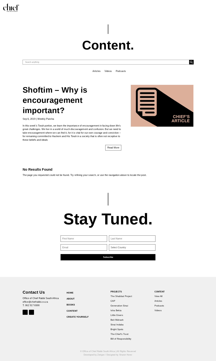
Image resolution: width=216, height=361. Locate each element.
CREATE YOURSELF (78, 317)
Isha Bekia (116, 310)
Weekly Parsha (45, 118)
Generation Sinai (119, 306)
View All (158, 296)
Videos (108, 71)
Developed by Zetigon (94, 355)
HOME (70, 292)
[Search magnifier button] (191, 62)
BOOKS (71, 304)
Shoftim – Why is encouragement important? (55, 100)
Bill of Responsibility (121, 339)
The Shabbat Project (121, 296)
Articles (97, 71)
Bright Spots (117, 329)
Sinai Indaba (117, 324)
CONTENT (72, 311)
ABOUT (71, 298)
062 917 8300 (32, 305)
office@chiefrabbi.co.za (35, 301)
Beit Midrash (117, 320)
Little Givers (117, 315)
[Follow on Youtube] (31, 312)
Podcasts (121, 71)
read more (113, 147)
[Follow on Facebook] (25, 312)
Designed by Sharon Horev (119, 355)
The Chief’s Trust (119, 334)
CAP (113, 301)
